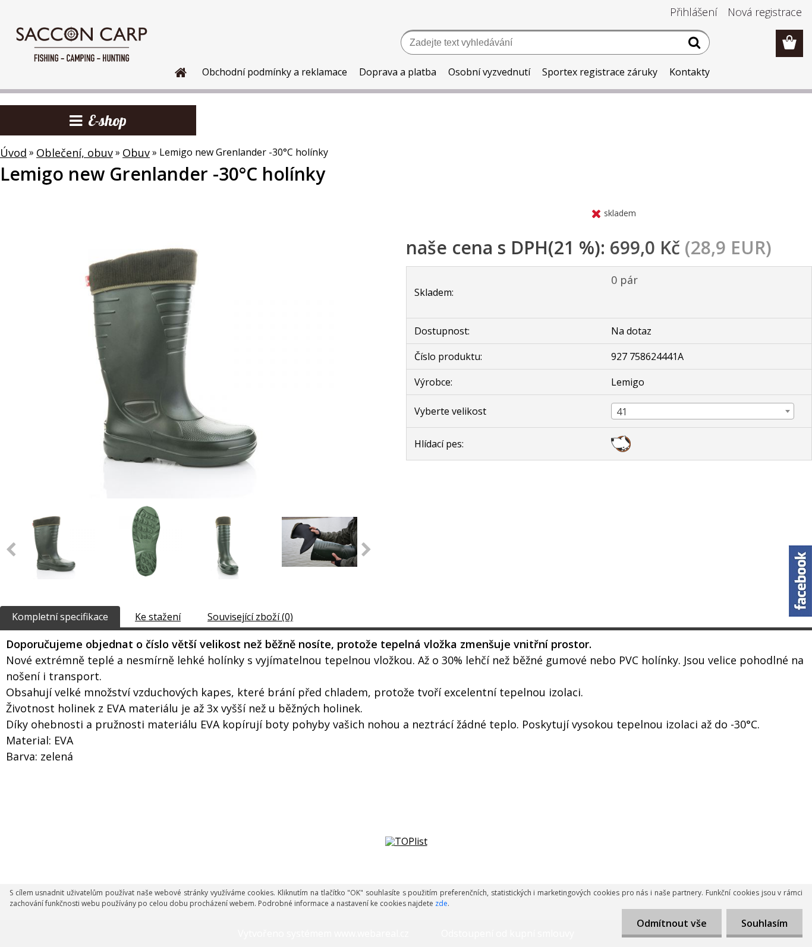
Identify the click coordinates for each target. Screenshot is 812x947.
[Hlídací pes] (621, 440)
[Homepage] (173, 70)
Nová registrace (765, 12)
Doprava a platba (397, 71)
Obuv (136, 153)
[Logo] (81, 44)
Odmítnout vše (672, 923)
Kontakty (689, 71)
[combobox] (702, 411)
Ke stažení (158, 616)
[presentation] (366, 550)
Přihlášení (693, 12)
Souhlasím (764, 923)
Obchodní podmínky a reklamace (274, 71)
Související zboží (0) (250, 616)
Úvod (13, 153)
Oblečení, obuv (74, 153)
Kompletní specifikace (60, 616)
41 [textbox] (621, 411)
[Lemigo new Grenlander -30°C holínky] (189, 206)
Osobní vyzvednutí (489, 71)
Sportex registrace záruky (599, 71)
